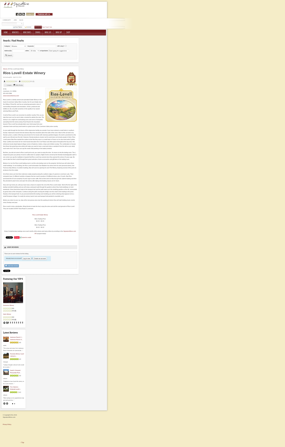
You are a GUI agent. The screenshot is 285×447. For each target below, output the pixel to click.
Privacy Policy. (7, 424)
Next (7, 323)
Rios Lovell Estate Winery (40, 215)
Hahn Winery (7, 314)
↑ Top (22, 442)
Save (17, 237)
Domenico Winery (8, 305)
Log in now (26, 258)
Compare (9, 85)
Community (7, 20)
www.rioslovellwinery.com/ (11, 96)
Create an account (40, 258)
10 (22, 322)
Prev (4, 323)
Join (15, 20)
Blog (21, 20)
